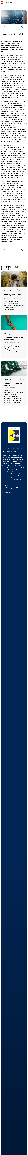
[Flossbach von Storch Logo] (9, 2)
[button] (22, 27)
